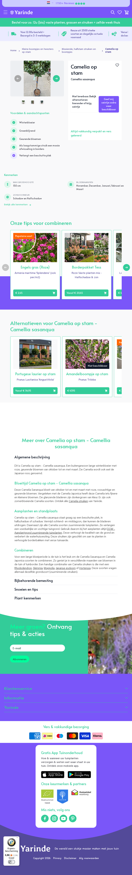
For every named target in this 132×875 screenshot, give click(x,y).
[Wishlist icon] (53, 236)
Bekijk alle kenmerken (16, 205)
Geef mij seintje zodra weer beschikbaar (108, 104)
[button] (5, 12)
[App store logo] (52, 774)
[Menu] (17, 838)
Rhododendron (23, 568)
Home (13, 50)
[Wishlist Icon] (117, 65)
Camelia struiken (78, 501)
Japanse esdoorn (66, 568)
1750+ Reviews (65, 3)
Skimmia (38, 568)
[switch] (11, 862)
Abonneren (19, 659)
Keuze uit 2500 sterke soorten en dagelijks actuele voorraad (87, 34)
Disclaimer (70, 858)
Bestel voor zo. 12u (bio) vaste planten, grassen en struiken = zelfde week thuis (66, 22)
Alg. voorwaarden (89, 858)
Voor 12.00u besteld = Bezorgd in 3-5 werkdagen (35, 33)
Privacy (57, 858)
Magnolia (49, 568)
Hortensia (85, 568)
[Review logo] (62, 797)
